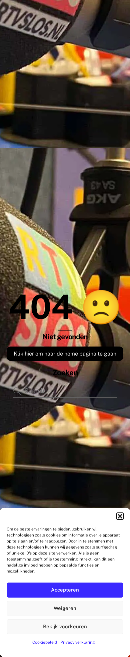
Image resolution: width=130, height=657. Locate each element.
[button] (120, 516)
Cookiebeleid (44, 642)
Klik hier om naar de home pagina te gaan (65, 354)
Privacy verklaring (77, 642)
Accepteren (65, 590)
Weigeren (65, 608)
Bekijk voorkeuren (65, 626)
